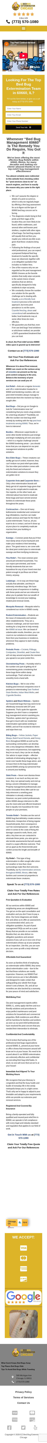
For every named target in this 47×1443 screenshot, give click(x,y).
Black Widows (24, 701)
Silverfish (21, 652)
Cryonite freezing (19, 310)
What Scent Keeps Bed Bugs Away (15, 1363)
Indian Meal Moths (26, 692)
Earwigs (9, 538)
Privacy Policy (23, 1392)
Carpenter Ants (13, 481)
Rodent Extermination (16, 615)
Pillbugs (32, 649)
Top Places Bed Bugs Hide (12, 1366)
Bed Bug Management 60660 (23, 140)
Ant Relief (10, 386)
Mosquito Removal (14, 607)
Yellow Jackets (25, 735)
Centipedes (11, 652)
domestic (36, 386)
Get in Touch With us (19, 1134)
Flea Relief (11, 558)
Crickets (24, 649)
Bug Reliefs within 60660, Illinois (24, 161)
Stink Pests (11, 775)
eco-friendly (26, 299)
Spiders (9, 701)
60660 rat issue (15, 629)
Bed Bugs (10, 406)
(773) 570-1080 (26, 102)
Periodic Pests (12, 649)
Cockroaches (12, 509)
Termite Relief (12, 815)
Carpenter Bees (31, 481)
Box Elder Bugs (13, 458)
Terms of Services (23, 1397)
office (12, 389)
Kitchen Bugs (12, 684)
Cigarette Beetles (13, 695)
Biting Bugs (11, 735)
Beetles (9, 432)
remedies (12, 372)
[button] (23, 28)
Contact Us (23, 1403)
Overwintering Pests (15, 664)
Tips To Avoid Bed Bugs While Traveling (18, 1369)
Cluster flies (35, 652)
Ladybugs (10, 581)
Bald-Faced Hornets (21, 738)
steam (30, 310)
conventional (17, 313)
